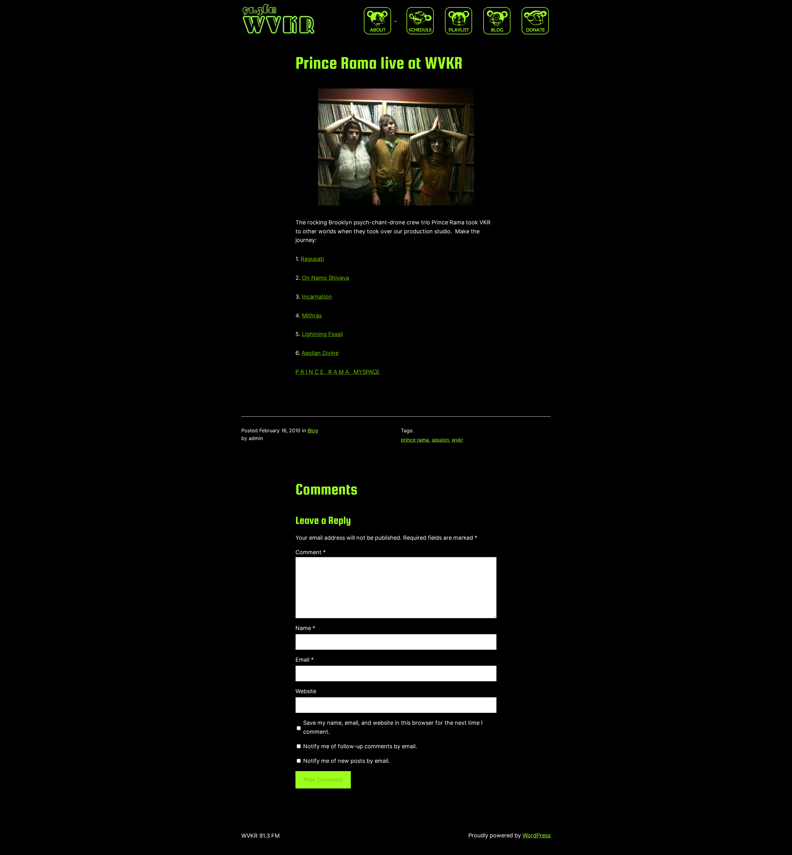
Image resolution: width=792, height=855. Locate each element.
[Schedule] (420, 20)
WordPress (537, 835)
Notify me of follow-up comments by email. (360, 746)
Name (305, 628)
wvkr (457, 440)
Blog (313, 430)
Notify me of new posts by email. (346, 761)
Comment (310, 552)
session (440, 440)
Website (305, 691)
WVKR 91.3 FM (260, 835)
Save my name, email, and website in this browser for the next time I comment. (393, 727)
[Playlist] (458, 20)
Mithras (312, 315)
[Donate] (535, 20)
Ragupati (312, 259)
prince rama (415, 440)
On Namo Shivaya (325, 277)
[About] (377, 20)
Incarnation (317, 296)
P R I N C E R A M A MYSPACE (337, 372)
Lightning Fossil (322, 334)
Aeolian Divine (320, 353)
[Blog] (496, 20)
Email (304, 659)
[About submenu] (395, 20)
